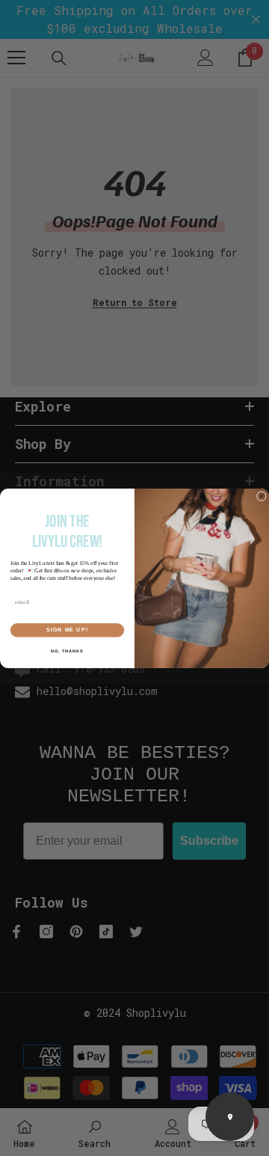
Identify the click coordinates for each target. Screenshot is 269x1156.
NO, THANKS (67, 650)
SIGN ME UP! (67, 630)
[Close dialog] (261, 496)
